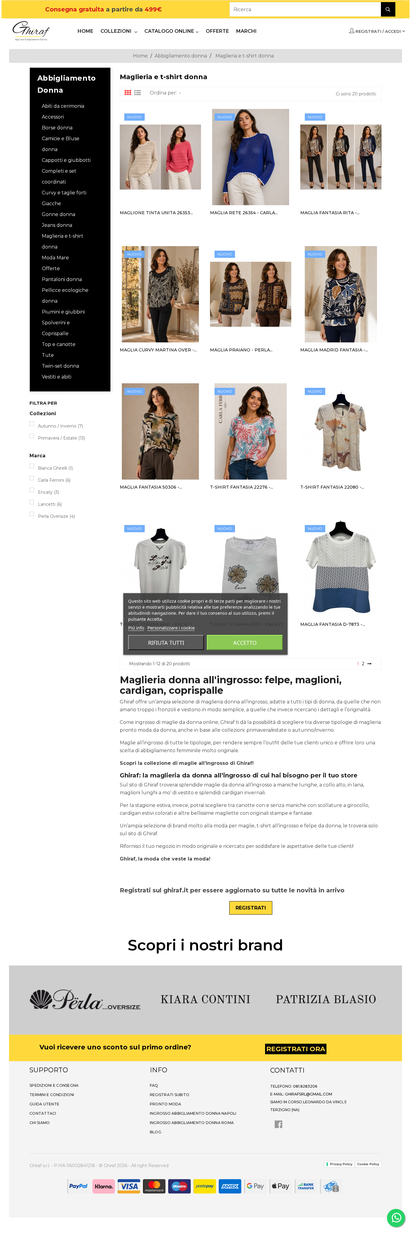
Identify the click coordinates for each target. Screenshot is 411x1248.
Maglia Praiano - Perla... (241, 350)
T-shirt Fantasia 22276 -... (241, 487)
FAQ (154, 1085)
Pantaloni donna (62, 279)
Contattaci (42, 1113)
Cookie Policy (368, 1164)
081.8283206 (305, 1086)
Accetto (245, 642)
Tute (48, 355)
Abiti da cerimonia (63, 106)
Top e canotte (59, 344)
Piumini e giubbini (63, 312)
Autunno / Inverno (60, 426)
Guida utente (44, 1104)
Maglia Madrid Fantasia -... (334, 350)
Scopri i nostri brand (205, 945)
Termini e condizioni (51, 1094)
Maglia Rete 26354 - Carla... (244, 212)
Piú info (136, 628)
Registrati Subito (169, 1094)
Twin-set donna (60, 366)
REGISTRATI (251, 908)
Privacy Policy (341, 1164)
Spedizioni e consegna (54, 1085)
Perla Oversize (56, 516)
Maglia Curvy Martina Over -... (158, 350)
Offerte (51, 268)
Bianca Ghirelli (55, 468)
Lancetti (50, 504)
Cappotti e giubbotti (66, 160)
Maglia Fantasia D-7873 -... (332, 624)
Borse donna (57, 128)
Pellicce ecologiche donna (65, 295)
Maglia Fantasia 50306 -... (151, 487)
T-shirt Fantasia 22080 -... (332, 487)
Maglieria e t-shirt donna (62, 241)
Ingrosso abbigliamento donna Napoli (193, 1113)
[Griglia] (128, 93)
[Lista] (137, 93)
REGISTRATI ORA (295, 1049)
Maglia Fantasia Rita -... (330, 212)
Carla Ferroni (54, 480)
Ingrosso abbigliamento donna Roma (192, 1122)
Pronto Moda (165, 1104)
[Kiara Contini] (136, 999)
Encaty (48, 492)
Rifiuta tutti (166, 642)
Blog (155, 1132)
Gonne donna (58, 214)
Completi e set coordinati (59, 176)
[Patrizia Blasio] (256, 999)
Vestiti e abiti (56, 377)
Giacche (51, 203)
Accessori (53, 117)
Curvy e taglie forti (64, 193)
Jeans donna (57, 225)
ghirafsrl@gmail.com (308, 1094)
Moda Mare (55, 258)
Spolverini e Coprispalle (56, 328)
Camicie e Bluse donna (60, 144)
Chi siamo (39, 1122)
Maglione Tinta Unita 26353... (156, 212)
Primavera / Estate (61, 438)
